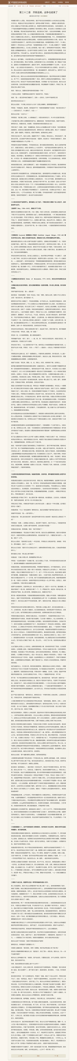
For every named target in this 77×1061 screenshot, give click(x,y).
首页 (15, 6)
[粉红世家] (53, 6)
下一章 (56, 1056)
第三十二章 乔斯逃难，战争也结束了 (32, 6)
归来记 (54, 2)
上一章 (20, 1056)
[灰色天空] (49, 6)
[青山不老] (51, 6)
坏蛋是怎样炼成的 (19, 2)
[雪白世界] (57, 6)
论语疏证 (60, 2)
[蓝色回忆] (47, 6)
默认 (68, 6)
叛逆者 (67, 2)
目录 (38, 1056)
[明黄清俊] (55, 6)
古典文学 (47, 2)
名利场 (19, 6)
